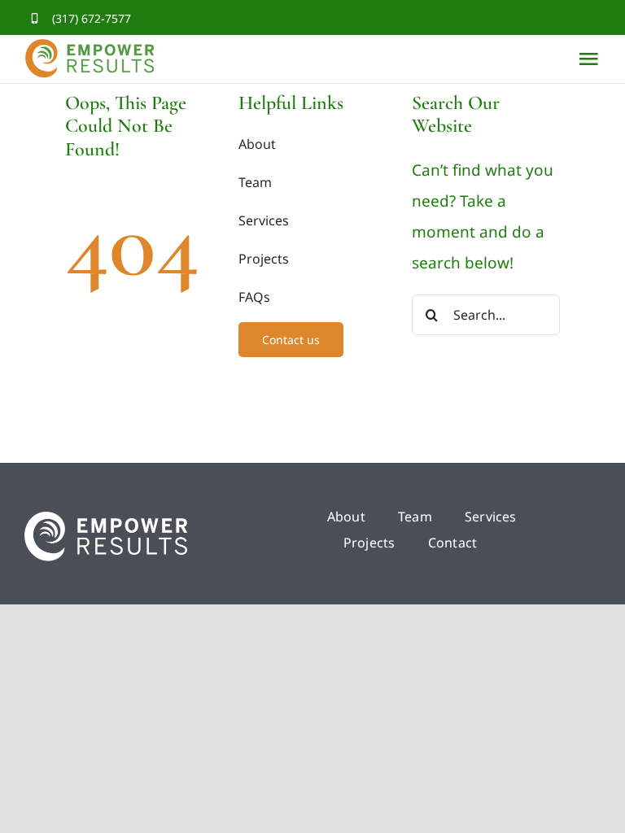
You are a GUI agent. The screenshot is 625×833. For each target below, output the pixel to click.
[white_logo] (105, 519)
